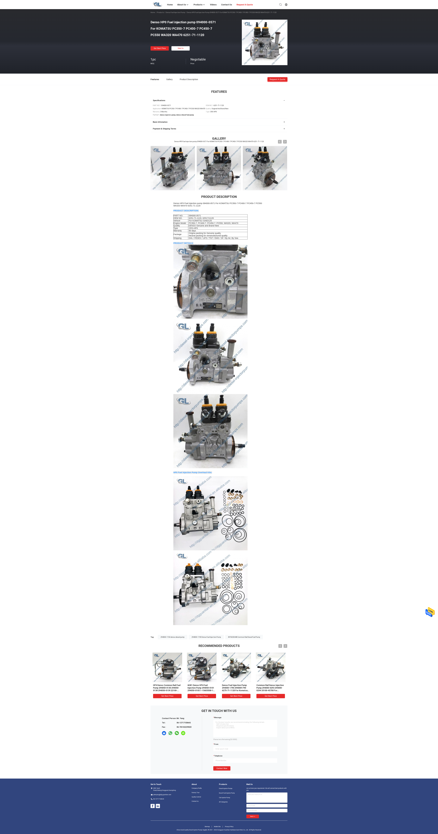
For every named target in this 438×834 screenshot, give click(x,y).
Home (153, 12)
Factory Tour (195, 792)
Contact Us (195, 801)
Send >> (252, 816)
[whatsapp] (170, 733)
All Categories (223, 802)
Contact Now (221, 768)
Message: (218, 717)
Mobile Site (217, 826)
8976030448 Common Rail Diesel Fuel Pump (244, 637)
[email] (164, 733)
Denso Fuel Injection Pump (175, 12)
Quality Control (196, 797)
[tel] (190, 733)
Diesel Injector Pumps (225, 788)
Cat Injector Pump (224, 797)
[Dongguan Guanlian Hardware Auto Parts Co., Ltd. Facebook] (153, 806)
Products (160, 12)
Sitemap (207, 826)
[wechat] (177, 733)
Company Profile (197, 788)
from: (216, 744)
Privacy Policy (229, 826)
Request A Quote (277, 79)
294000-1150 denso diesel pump (172, 637)
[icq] (183, 733)
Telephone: (218, 756)
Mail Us (181, 48)
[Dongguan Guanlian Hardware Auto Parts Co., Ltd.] (157, 4)
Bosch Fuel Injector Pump (227, 793)
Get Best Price (160, 48)
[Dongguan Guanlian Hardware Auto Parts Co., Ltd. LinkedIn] (158, 806)
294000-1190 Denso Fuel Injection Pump (206, 637)
